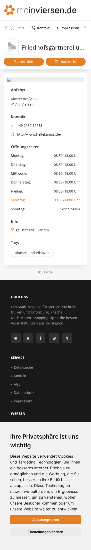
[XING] (67, 338)
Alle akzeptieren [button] (45, 520)
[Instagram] (54, 338)
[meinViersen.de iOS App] (16, 338)
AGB (17, 384)
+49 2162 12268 (29, 125)
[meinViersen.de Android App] (28, 338)
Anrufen (26, 61)
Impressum (68, 28)
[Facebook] (40, 338)
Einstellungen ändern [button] (45, 532)
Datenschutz (24, 392)
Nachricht (67, 61)
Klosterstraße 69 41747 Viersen (24, 102)
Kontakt (43, 28)
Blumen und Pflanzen (32, 252)
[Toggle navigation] (85, 10)
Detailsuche (23, 367)
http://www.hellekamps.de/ (38, 134)
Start (20, 28)
